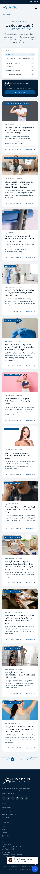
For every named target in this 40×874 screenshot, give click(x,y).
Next (33, 759)
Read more (29, 149)
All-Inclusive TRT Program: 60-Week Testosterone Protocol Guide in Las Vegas (20, 130)
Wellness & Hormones (9, 814)
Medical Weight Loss (8, 811)
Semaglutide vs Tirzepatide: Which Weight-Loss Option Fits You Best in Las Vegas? (19, 347)
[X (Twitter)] (8, 798)
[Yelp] (13, 798)
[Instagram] (17, 798)
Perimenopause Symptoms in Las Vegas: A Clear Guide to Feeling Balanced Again (19, 184)
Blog (3, 826)
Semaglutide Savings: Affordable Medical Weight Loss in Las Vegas (20, 675)
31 (27, 759)
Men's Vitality (6, 808)
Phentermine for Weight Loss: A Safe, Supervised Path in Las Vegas (20, 401)
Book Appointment (20, 92)
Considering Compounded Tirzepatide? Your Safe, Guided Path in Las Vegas (19, 238)
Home (3, 14)
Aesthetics (5, 817)
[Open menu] (36, 7)
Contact (4, 833)
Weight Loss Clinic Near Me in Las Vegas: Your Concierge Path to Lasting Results (19, 729)
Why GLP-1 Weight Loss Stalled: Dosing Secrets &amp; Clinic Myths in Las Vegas (20, 292)
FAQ (3, 829)
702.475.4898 (6, 852)
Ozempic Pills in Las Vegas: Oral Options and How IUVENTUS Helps (20, 509)
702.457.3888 (34, 2)
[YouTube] (22, 798)
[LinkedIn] (26, 798)
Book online (6, 836)
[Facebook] (4, 798)
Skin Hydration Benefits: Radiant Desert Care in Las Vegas (17, 455)
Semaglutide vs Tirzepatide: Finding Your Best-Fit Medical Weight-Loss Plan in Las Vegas (19, 564)
